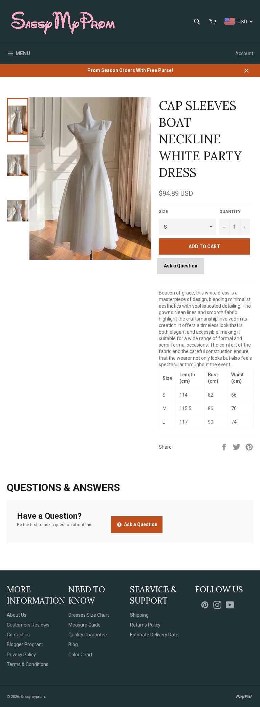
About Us (16, 615)
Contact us (18, 634)
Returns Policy (145, 625)
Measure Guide (84, 625)
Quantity (230, 211)
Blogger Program (25, 644)
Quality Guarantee (87, 634)
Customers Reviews (28, 625)
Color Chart (80, 654)
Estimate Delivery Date (154, 634)
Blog (73, 644)
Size (163, 211)
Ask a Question (180, 265)
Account (244, 53)
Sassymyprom (33, 696)
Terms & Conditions (27, 664)
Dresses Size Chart (88, 615)
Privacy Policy (21, 654)
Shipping (139, 615)
